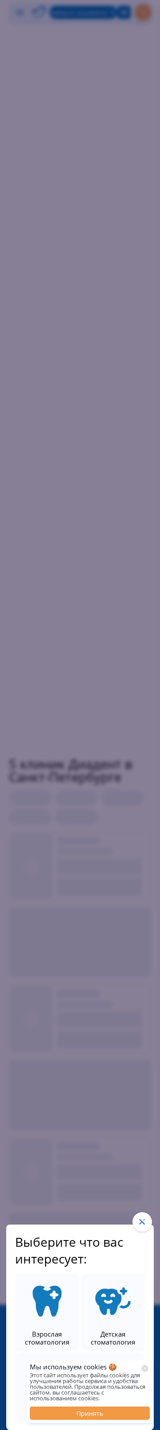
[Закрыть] (144, 1368)
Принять (89, 1413)
